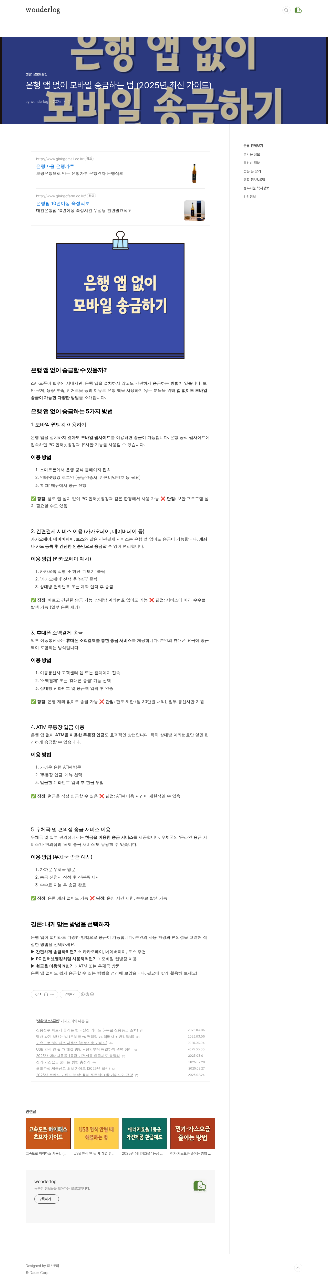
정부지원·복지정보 (256, 188)
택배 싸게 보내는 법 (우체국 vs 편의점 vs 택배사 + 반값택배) (85, 1036)
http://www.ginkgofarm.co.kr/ (61, 196)
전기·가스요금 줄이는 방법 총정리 (63, 1062)
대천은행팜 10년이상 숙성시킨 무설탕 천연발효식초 (84, 210)
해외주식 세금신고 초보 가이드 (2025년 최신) (73, 1068)
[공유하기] (46, 994)
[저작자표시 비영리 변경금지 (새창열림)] (87, 994)
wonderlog (43, 10)
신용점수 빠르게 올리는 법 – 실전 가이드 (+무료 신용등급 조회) (87, 1030)
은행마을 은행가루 (55, 166)
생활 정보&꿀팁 (48, 1021)
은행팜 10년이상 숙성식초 (63, 203)
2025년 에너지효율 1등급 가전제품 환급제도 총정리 (78, 1055)
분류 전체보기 (253, 146)
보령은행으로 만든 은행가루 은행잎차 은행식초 (79, 173)
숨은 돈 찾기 (252, 171)
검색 (286, 10)
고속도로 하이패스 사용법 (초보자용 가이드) (71, 1043)
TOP (298, 1268)
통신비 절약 (251, 163)
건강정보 (249, 197)
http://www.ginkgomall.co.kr (60, 159)
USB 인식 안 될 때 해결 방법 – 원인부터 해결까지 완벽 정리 (84, 1049)
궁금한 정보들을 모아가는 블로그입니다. (62, 1188)
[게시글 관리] (52, 994)
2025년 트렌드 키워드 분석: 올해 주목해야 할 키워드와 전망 (84, 1075)
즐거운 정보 (251, 154)
